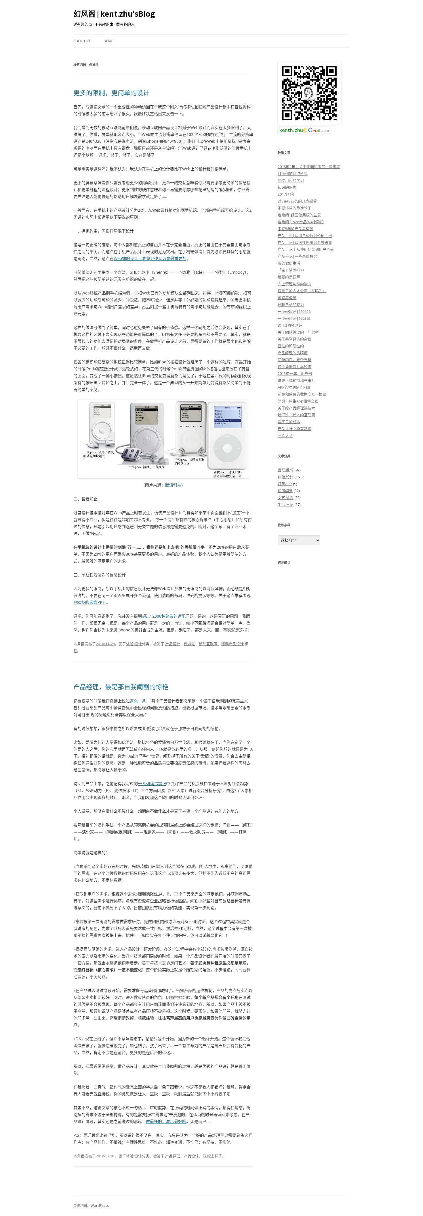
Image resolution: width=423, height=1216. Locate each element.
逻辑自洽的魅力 (291, 304)
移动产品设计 (232, 643)
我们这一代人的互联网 (296, 414)
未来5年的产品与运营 (295, 228)
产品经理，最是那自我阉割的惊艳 (120, 686)
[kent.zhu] (309, 123)
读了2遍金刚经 (290, 325)
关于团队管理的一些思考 (298, 332)
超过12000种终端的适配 (164, 616)
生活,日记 (286, 504)
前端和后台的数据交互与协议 (302, 394)
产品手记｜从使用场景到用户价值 (306, 249)
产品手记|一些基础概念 (297, 256)
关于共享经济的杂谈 (294, 339)
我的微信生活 (289, 263)
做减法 (189, 643)
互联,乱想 (286, 470)
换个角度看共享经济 (294, 366)
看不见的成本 (289, 421)
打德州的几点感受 (293, 173)
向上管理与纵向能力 (294, 283)
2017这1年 (286, 194)
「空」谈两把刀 (291, 270)
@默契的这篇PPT (89, 602)
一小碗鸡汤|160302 (294, 318)
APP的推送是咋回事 (294, 387)
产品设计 (172, 643)
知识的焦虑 (287, 187)
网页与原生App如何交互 (298, 401)
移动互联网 (208, 643)
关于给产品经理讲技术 (296, 408)
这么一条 (138, 701)
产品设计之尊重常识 (294, 428)
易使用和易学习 (291, 180)
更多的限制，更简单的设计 (111, 92)
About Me (82, 40)
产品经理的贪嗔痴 (293, 352)
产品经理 (172, 1156)
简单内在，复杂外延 (294, 359)
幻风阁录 (285, 490)
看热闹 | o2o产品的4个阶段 (301, 221)
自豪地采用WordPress (91, 1205)
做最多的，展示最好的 (166, 1121)
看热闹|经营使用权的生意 (299, 214)
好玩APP (285, 483)
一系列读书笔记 (152, 783)
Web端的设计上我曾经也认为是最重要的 (150, 258)
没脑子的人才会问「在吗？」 (302, 290)
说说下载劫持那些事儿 (296, 380)
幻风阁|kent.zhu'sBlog (114, 14)
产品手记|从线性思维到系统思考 (305, 242)
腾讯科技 (173, 485)
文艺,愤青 (286, 497)
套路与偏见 (287, 297)
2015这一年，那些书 (295, 373)
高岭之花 (285, 435)
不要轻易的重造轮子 (294, 208)
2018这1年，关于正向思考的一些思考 (309, 166)
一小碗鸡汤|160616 (294, 311)
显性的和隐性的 (291, 345)
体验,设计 (134, 643)
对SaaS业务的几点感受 (297, 201)
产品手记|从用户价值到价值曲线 (305, 235)
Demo (109, 40)
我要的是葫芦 (289, 277)
